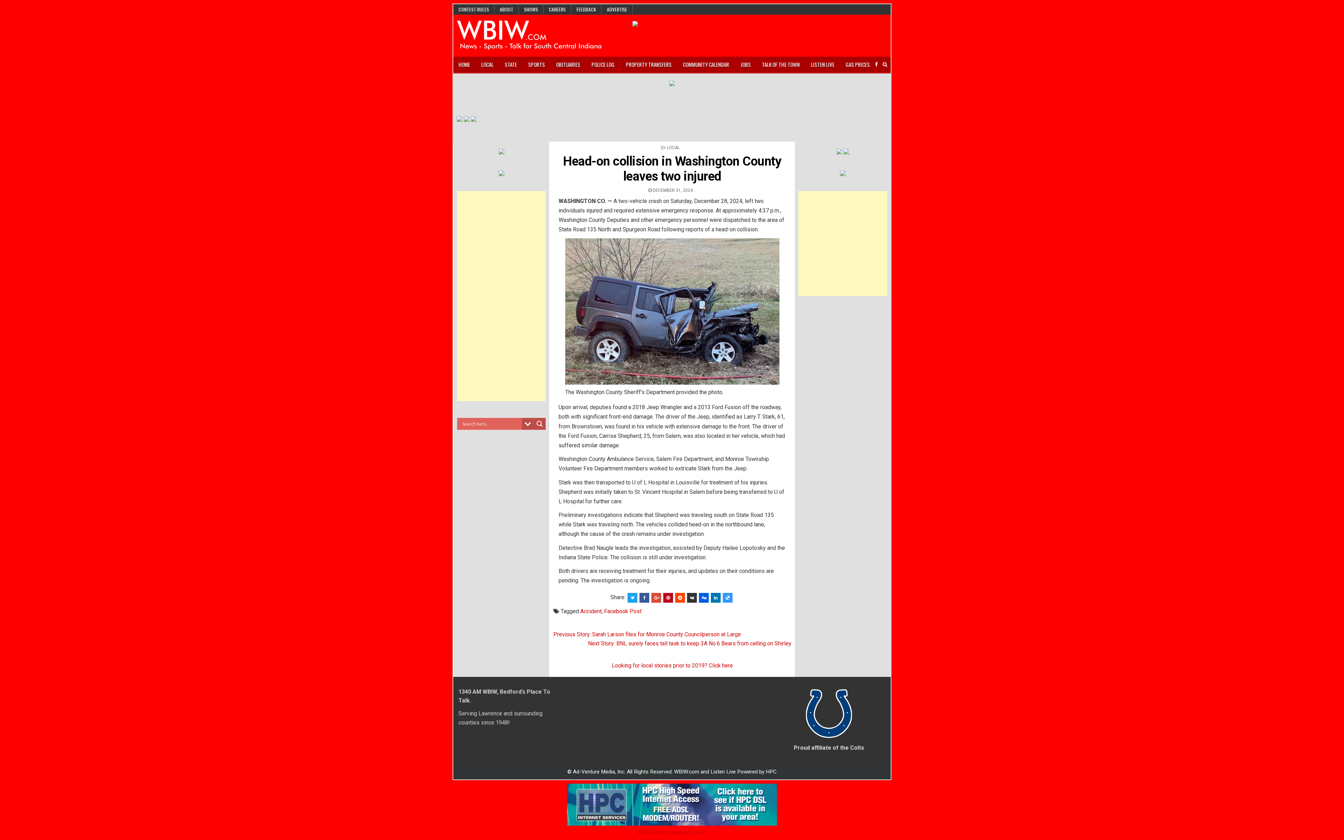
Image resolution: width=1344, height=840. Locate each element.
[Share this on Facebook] (644, 598)
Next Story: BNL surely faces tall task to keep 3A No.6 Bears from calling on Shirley (689, 643)
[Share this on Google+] (656, 598)
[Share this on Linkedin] (716, 598)
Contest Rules (473, 9)
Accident (591, 611)
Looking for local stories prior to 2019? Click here (672, 665)
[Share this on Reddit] (680, 598)
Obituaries (568, 64)
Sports (536, 64)
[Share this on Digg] (704, 598)
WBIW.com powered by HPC (672, 832)
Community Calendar (706, 64)
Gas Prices (858, 64)
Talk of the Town (781, 64)
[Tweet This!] (632, 598)
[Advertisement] (501, 296)
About (506, 9)
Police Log (603, 64)
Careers (557, 9)
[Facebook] (876, 64)
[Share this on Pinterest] (668, 598)
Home (464, 64)
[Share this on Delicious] (728, 598)
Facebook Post (623, 611)
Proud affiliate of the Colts (829, 747)
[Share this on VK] (692, 598)
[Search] (885, 64)
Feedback (586, 9)
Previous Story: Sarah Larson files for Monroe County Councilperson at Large (647, 634)
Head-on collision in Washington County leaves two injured (672, 169)
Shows (531, 9)
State (511, 64)
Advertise (617, 9)
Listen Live (822, 64)
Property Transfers (649, 64)
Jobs (745, 64)
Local (487, 64)
